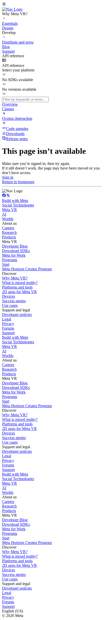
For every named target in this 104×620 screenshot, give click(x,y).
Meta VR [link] (9, 210)
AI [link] (4, 214)
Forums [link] (8, 328)
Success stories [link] (14, 301)
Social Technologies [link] (18, 205)
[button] (52, 4)
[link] (12, 9)
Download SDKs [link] (16, 251)
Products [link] (9, 237)
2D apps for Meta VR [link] (19, 292)
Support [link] (8, 333)
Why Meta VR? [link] (15, 278)
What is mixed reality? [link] (20, 282)
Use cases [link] (10, 305)
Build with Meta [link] (15, 200)
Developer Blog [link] (15, 246)
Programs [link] (9, 260)
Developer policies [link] (17, 314)
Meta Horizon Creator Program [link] (27, 269)
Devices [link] (8, 296)
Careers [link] (8, 228)
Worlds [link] (7, 219)
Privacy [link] (8, 324)
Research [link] (9, 232)
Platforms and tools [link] (17, 287)
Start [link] (5, 264)
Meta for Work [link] (13, 255)
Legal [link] (6, 319)
